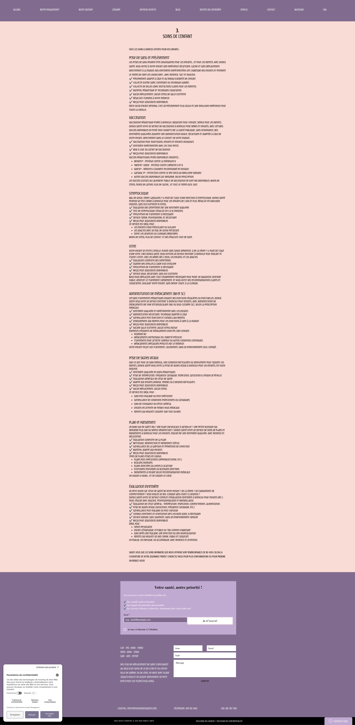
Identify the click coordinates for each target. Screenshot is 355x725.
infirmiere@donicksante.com (142, 708)
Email (127, 615)
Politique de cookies (205, 721)
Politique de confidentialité (229, 721)
